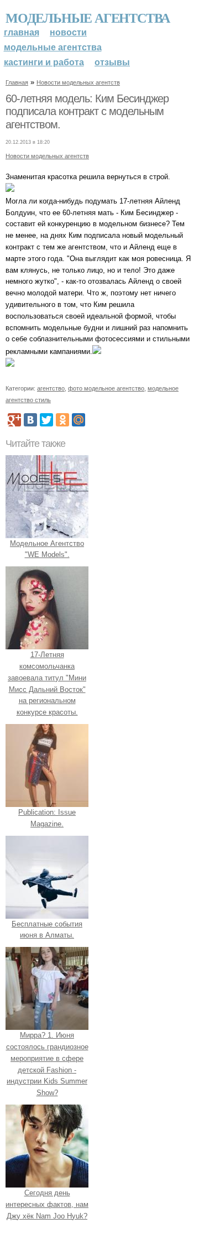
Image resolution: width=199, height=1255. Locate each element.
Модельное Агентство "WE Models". (47, 549)
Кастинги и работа (44, 62)
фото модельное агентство (106, 388)
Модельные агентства (88, 17)
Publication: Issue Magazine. (47, 818)
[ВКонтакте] (30, 419)
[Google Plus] (14, 419)
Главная (21, 32)
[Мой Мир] (78, 419)
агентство (51, 388)
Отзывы (112, 62)
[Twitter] (46, 419)
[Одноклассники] (62, 419)
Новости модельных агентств (78, 82)
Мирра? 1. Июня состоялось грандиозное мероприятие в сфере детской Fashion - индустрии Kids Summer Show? (47, 1064)
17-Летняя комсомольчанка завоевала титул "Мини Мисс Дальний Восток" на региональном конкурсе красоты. (47, 683)
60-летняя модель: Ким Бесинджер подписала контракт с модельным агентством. (87, 111)
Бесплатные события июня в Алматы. (47, 930)
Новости (68, 32)
